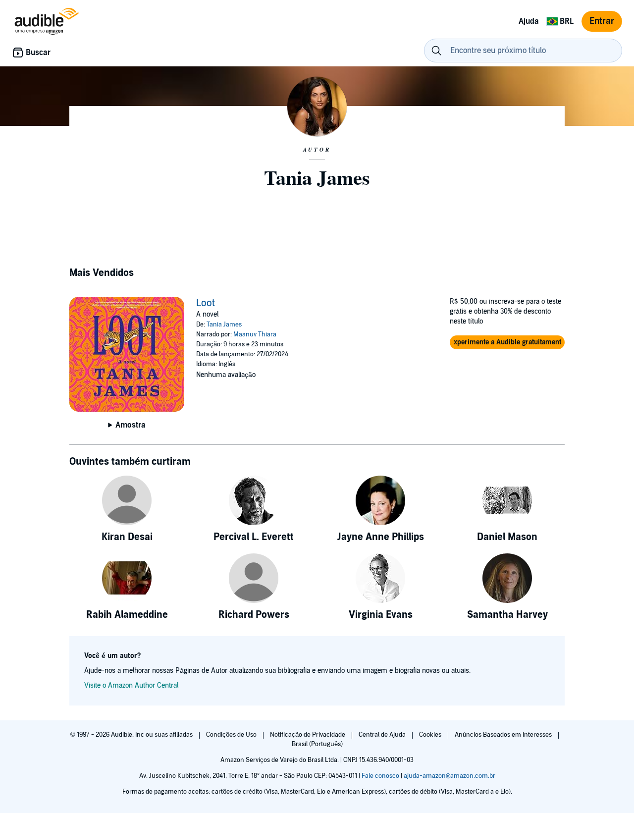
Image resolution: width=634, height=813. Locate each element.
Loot (205, 303)
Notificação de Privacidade (308, 735)
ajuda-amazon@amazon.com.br (449, 776)
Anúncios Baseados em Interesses (504, 735)
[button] (507, 342)
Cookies (431, 735)
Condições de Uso (232, 735)
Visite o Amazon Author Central (131, 685)
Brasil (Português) (317, 744)
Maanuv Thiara (254, 334)
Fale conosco (380, 776)
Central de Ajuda (383, 735)
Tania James (224, 324)
